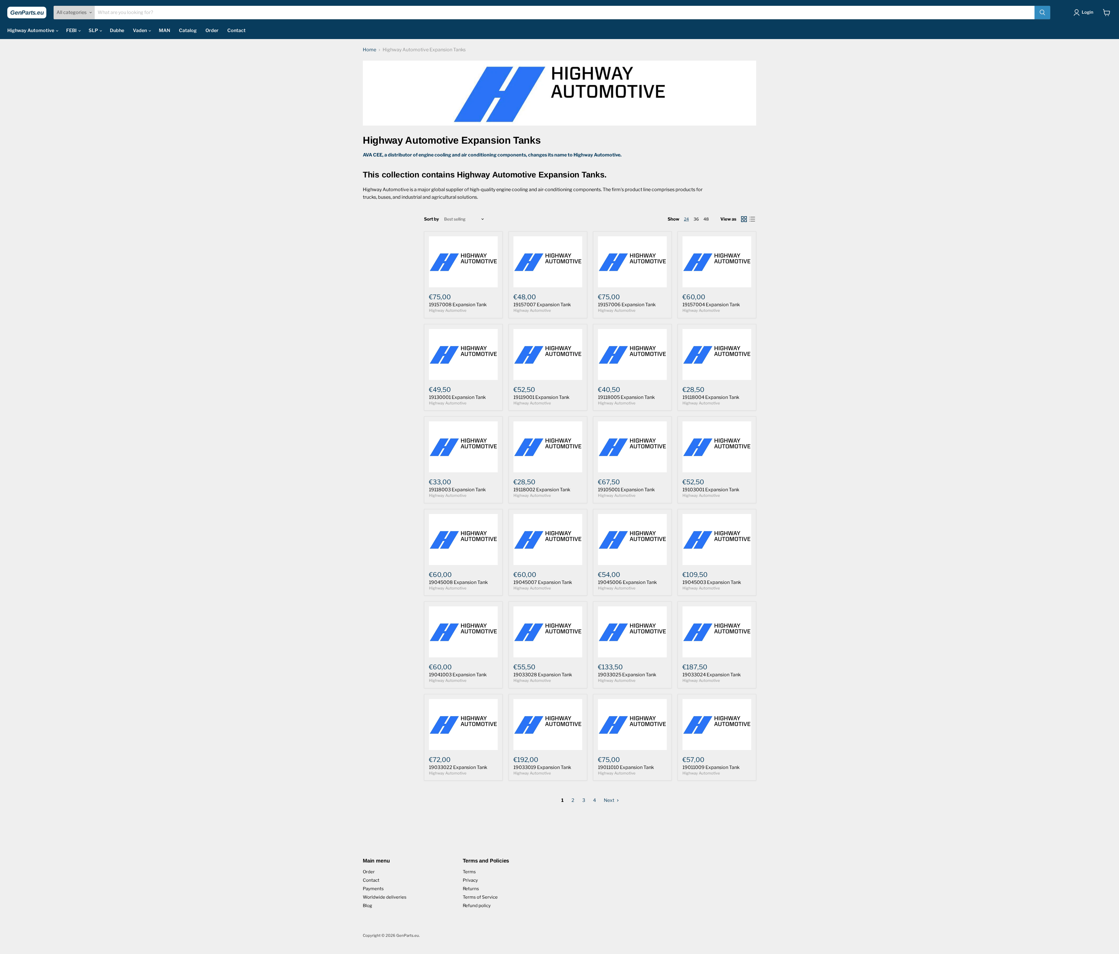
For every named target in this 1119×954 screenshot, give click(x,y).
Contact (236, 30)
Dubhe (117, 30)
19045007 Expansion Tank (542, 582)
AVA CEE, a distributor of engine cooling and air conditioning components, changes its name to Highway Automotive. (492, 155)
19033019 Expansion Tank (542, 767)
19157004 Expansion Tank (711, 304)
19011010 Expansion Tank (626, 767)
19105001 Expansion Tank (626, 489)
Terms (469, 871)
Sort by (431, 219)
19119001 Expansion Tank (541, 397)
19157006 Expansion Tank (627, 304)
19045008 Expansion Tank (458, 582)
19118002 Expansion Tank (541, 489)
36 (696, 219)
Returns (471, 888)
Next (609, 800)
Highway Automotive (31, 30)
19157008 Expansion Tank (458, 304)
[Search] (1042, 12)
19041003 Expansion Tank (458, 674)
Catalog (188, 30)
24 (686, 219)
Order (212, 30)
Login (1087, 12)
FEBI (72, 30)
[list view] (752, 219)
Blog (367, 905)
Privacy (470, 880)
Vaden (140, 30)
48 (706, 219)
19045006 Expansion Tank (627, 582)
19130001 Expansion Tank (457, 397)
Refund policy (477, 905)
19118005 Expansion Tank (626, 397)
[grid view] (744, 219)
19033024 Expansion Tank (711, 674)
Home (369, 49)
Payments (373, 888)
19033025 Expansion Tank (627, 674)
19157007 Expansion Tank (542, 304)
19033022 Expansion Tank (458, 767)
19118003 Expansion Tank (457, 489)
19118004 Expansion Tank (710, 397)
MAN (164, 30)
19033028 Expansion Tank (542, 674)
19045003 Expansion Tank (711, 582)
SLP (94, 30)
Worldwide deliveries (385, 897)
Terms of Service (480, 897)
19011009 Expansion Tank (711, 767)
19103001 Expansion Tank (710, 489)
